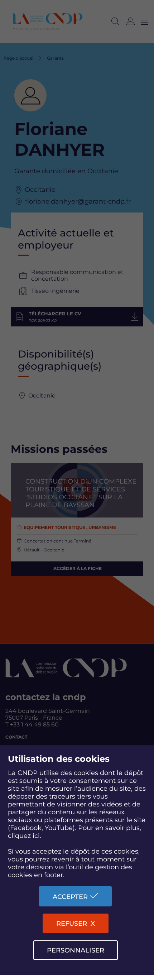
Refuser (71, 924)
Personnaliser (75, 950)
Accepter (70, 897)
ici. (37, 836)
